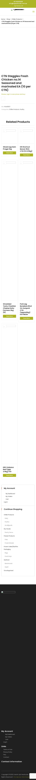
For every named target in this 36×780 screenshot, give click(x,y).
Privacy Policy (7, 752)
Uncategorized (8, 570)
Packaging (7, 549)
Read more (9, 153)
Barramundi (8, 563)
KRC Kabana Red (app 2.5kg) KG (8, 469)
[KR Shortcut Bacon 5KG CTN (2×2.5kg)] (26, 136)
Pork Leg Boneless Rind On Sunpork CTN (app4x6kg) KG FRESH (26, 309)
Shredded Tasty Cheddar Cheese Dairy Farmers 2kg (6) (9, 308)
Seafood (6, 560)
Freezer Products (9, 536)
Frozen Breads (9, 543)
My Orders (8, 496)
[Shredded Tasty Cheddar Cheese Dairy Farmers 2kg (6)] (9, 230)
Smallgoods (8, 525)
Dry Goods (7, 529)
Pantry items (9, 532)
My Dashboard (10, 494)
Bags (6, 553)
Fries (6, 539)
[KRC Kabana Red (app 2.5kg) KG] (9, 393)
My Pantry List (18, 6)
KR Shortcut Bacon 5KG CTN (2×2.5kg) (26, 149)
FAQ (4, 755)
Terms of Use (7, 749)
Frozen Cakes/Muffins (11, 546)
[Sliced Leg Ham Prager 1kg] (9, 136)
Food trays (8, 556)
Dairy (6, 518)
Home (3, 19)
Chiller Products (17, 19)
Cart (7, 499)
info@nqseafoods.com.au (18, 3)
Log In (6, 502)
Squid (6, 567)
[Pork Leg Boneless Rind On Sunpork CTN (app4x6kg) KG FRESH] (26, 230)
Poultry (22, 109)
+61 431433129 (18, 2)
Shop (8, 19)
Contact (6, 757)
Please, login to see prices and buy (13, 94)
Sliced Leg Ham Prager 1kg (9, 148)
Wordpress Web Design (22, 777)
